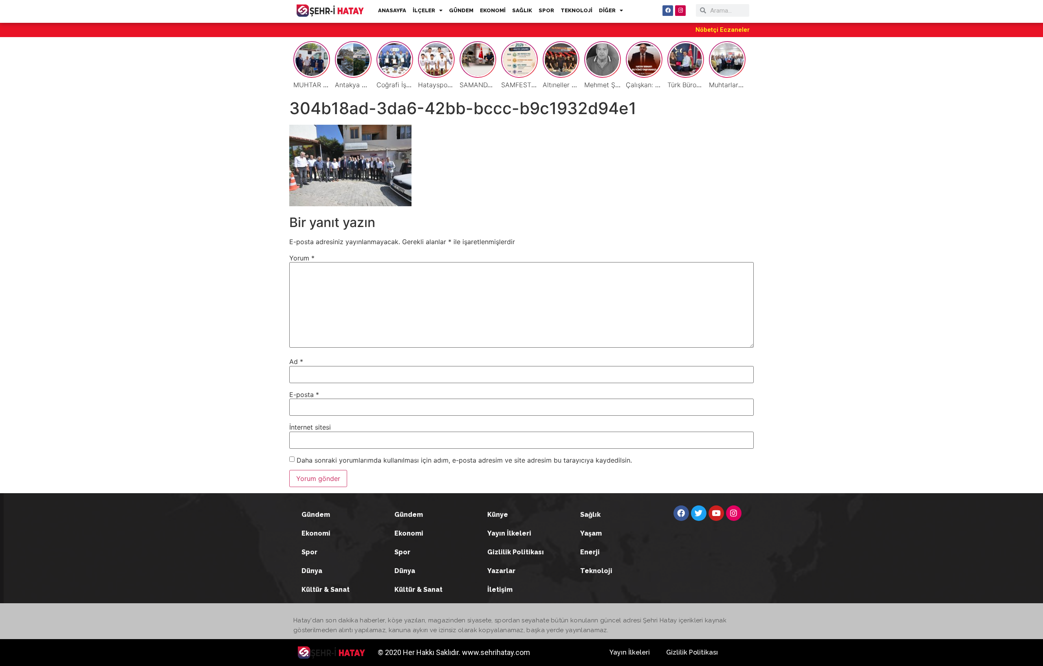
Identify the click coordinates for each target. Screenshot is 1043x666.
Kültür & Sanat (325, 589)
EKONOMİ (493, 10)
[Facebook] (667, 10)
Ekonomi (315, 533)
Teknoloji (596, 571)
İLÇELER (424, 10)
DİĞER (607, 10)
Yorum (302, 258)
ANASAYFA (392, 10)
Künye (497, 514)
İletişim (500, 589)
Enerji (590, 552)
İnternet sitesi (310, 427)
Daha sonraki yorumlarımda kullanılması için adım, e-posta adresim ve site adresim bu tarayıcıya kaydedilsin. (464, 460)
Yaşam (591, 533)
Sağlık (590, 514)
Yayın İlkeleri (509, 533)
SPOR (546, 10)
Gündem (315, 514)
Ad (296, 361)
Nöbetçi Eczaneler (722, 29)
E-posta (304, 394)
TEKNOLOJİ (576, 10)
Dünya (311, 571)
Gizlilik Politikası (515, 552)
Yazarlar (501, 571)
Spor (309, 552)
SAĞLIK (522, 10)
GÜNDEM (461, 10)
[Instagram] (680, 10)
